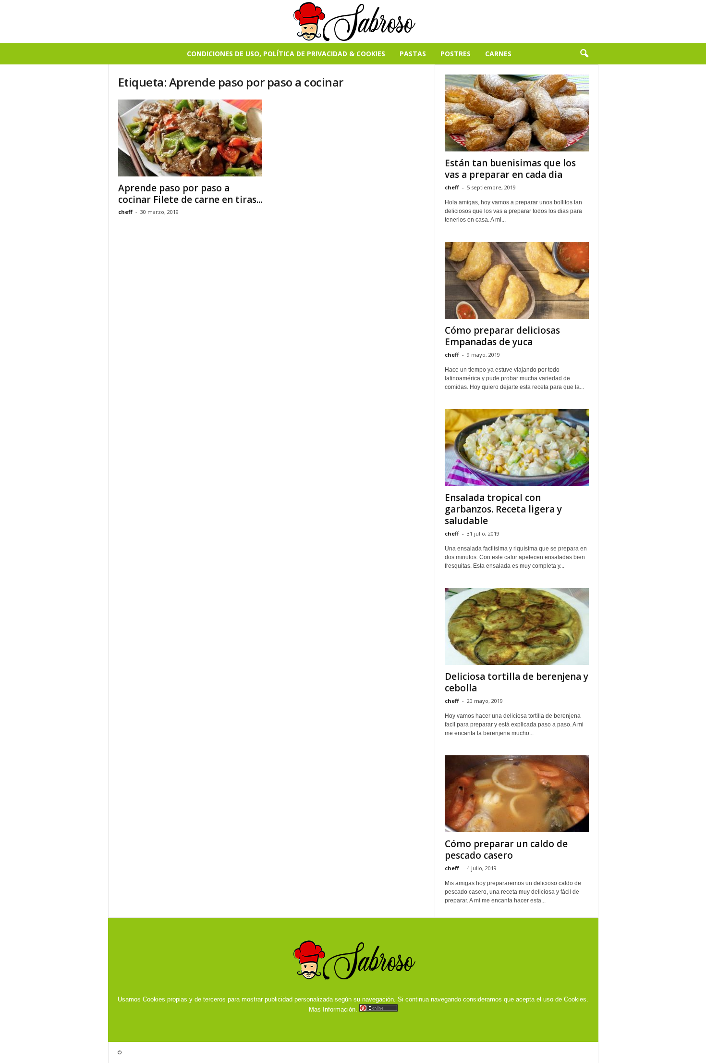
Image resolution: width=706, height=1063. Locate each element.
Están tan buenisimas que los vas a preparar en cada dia (510, 169)
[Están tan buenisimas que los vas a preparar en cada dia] (517, 113)
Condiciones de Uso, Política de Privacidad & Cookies (286, 53)
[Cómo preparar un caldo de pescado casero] (517, 793)
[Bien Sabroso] (353, 21)
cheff (125, 211)
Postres (455, 53)
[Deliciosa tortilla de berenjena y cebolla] (517, 626)
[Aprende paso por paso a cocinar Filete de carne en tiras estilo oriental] (190, 138)
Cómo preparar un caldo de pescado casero (506, 850)
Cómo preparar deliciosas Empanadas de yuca (502, 336)
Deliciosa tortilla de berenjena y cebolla (516, 682)
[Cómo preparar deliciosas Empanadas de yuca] (517, 280)
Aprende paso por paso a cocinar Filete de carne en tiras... (190, 194)
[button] (584, 53)
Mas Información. (333, 1009)
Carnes (498, 53)
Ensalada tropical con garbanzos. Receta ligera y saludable (503, 509)
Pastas (413, 53)
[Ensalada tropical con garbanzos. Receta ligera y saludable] (517, 447)
